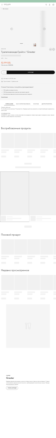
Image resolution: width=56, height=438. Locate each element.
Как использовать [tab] (23, 104)
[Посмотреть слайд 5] (34, 44)
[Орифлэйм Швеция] (7, 4)
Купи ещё (30, 72)
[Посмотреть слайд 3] (28, 44)
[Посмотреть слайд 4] (31, 44)
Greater (3, 48)
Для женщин (5, 8)
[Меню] (2, 5)
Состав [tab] (36, 104)
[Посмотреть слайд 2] (24, 44)
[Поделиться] (50, 49)
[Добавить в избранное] (53, 49)
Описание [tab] (9, 104)
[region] (28, 29)
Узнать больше (4, 97)
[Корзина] (53, 4)
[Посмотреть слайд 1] (21, 44)
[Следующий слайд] (44, 29)
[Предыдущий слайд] (11, 29)
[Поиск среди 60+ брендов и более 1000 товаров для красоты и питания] (46, 5)
